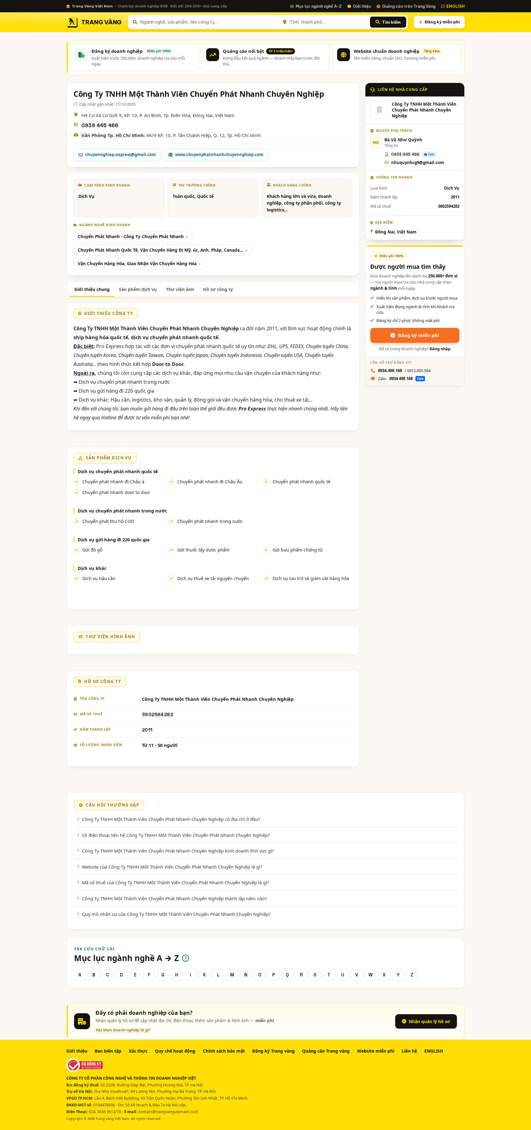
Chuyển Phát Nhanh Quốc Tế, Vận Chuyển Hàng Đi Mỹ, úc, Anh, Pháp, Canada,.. (160, 250)
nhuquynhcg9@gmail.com (417, 162)
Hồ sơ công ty (218, 289)
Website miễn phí (375, 1051)
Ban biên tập (108, 1051)
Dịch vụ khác (92, 568)
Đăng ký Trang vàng (273, 1051)
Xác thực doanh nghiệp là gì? (123, 1030)
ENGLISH (455, 6)
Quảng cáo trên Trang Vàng (408, 6)
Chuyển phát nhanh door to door (116, 492)
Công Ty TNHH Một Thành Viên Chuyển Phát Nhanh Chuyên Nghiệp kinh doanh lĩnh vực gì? (178, 851)
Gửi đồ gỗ (92, 550)
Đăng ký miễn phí (442, 21)
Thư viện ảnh (180, 289)
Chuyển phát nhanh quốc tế (301, 482)
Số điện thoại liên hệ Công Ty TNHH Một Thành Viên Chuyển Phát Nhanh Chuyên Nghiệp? (176, 835)
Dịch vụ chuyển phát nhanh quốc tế (118, 471)
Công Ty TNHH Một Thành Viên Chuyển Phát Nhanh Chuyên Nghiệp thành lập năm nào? (174, 898)
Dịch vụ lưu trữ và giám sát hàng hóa (311, 578)
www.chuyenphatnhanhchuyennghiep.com (219, 154)
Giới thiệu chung (92, 289)
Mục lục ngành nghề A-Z (319, 6)
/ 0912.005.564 (404, 370)
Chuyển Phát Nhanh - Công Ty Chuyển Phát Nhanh (131, 236)
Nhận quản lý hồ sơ (429, 1021)
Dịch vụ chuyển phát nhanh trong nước (122, 511)
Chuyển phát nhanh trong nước (210, 521)
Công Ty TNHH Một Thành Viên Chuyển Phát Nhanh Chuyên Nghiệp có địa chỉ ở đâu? (171, 819)
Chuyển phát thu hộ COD (108, 521)
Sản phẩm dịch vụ (138, 289)
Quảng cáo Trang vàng (326, 1051)
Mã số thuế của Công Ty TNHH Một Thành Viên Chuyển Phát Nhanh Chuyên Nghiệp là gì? (175, 882)
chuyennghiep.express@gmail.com (120, 154)
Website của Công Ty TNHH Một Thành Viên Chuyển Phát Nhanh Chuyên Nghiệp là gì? (172, 867)
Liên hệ (409, 1051)
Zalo (431, 154)
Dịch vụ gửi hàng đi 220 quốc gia (114, 539)
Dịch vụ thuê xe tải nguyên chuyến (213, 578)
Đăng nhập (440, 348)
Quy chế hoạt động (175, 1051)
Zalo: (400, 378)
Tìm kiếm (391, 22)
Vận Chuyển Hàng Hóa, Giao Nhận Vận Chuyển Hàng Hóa (137, 263)
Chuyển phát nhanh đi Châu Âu (209, 482)
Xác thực (138, 1051)
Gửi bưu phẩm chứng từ (297, 550)
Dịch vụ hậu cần (99, 578)
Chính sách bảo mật (224, 1051)
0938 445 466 (99, 125)
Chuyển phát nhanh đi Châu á (113, 482)
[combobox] (209, 22)
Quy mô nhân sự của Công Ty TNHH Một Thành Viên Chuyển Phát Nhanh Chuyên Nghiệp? (176, 914)
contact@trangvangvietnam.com (168, 1111)
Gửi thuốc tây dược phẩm (203, 550)
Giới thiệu (362, 6)
